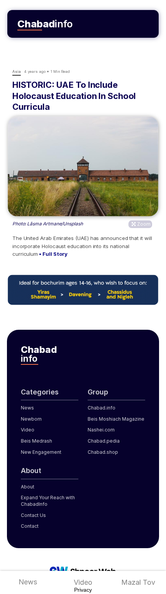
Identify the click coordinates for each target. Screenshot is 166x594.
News (28, 582)
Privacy (83, 590)
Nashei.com (101, 430)
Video (83, 582)
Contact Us (33, 515)
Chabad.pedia (104, 441)
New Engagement (41, 452)
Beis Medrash (36, 441)
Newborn (31, 419)
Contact (30, 526)
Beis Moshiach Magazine (116, 419)
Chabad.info (101, 408)
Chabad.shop (103, 452)
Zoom (144, 224)
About (27, 487)
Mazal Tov (138, 582)
